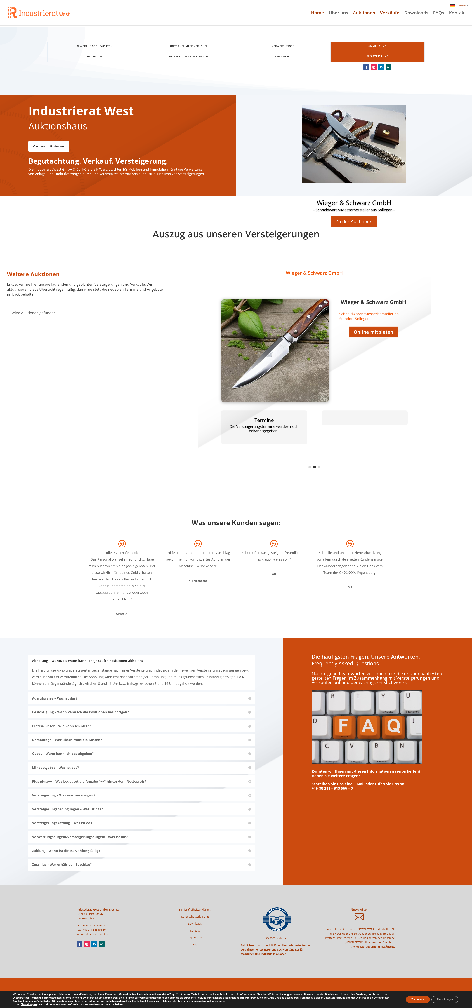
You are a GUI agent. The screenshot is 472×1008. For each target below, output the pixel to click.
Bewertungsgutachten (94, 46)
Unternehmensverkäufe (189, 46)
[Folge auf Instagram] (374, 67)
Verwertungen (283, 46)
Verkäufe (389, 13)
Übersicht (283, 56)
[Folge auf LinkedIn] (381, 67)
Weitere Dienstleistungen (189, 56)
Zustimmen (417, 999)
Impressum (195, 937)
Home (317, 13)
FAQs (438, 13)
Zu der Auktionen (354, 221)
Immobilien (94, 56)
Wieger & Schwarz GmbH (354, 202)
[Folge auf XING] (388, 67)
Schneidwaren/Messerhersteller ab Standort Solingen (369, 316)
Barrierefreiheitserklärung (195, 909)
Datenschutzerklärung (195, 916)
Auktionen (364, 13)
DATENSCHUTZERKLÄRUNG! (377, 946)
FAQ (194, 944)
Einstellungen (29, 1004)
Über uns (338, 13)
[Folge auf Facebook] (366, 67)
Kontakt (457, 13)
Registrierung (377, 56)
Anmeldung (377, 46)
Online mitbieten (48, 146)
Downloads (416, 13)
